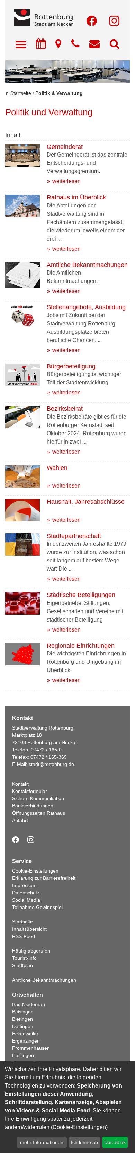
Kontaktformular (29, 791)
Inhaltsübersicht (29, 929)
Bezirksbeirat (65, 408)
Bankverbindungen (32, 805)
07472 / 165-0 (46, 749)
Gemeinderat (65, 146)
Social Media (26, 900)
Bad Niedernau (28, 1004)
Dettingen (22, 1026)
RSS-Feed (23, 936)
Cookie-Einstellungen (35, 871)
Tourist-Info (24, 958)
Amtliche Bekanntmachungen (87, 264)
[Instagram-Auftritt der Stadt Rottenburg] (114, 21)
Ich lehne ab (84, 1142)
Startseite (20, 93)
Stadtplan (22, 965)
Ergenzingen (26, 1041)
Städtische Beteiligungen (81, 594)
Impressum (24, 885)
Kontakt (20, 784)
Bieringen (22, 1019)
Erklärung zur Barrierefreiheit (43, 878)
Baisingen (23, 1012)
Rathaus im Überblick (76, 197)
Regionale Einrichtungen (81, 645)
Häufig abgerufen (31, 951)
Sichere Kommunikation (38, 798)
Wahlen (57, 467)
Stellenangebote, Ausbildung (86, 307)
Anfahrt (20, 820)
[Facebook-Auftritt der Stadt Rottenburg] (92, 21)
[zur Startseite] (67, 18)
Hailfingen (23, 1055)
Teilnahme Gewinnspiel (37, 907)
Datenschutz (25, 892)
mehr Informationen (41, 1142)
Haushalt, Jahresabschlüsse (86, 501)
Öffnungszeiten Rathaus (38, 813)
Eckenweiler (25, 1033)
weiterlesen (66, 181)
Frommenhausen (31, 1048)
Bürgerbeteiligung (71, 366)
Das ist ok (115, 1142)
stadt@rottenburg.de (51, 764)
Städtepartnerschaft (74, 536)
